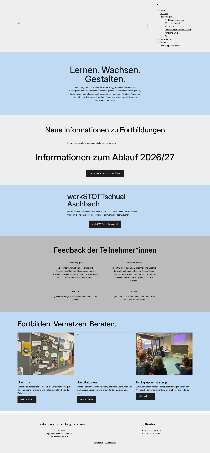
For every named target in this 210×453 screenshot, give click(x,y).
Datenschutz (110, 442)
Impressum (98, 442)
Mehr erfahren (27, 399)
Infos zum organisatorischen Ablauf (105, 173)
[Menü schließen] (157, 5)
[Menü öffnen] (150, 26)
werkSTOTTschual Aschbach (105, 224)
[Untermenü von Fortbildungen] (173, 17)
